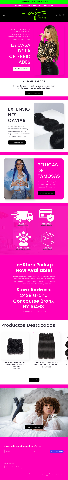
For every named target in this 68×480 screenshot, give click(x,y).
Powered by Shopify (29, 473)
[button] (4, 15)
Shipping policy (46, 475)
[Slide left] (30, 375)
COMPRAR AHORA (21, 69)
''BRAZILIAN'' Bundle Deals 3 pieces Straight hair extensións (46, 363)
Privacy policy (49, 473)
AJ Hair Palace (19, 473)
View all (34, 380)
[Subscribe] (34, 451)
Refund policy (39, 473)
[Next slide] (38, 439)
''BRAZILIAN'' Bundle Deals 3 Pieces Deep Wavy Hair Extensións (15, 364)
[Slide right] (38, 375)
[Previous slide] (30, 439)
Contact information (58, 475)
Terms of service (59, 473)
